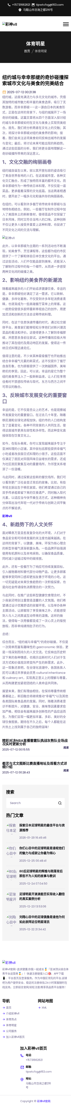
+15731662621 (21, 5)
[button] (66, 24)
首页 (27, 51)
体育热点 (11, 1019)
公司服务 (11, 1031)
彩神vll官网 (43, 1101)
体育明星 (11, 1025)
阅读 (66, 747)
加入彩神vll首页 (15, 1037)
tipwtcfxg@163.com (50, 5)
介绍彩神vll (12, 1013)
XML (44, 1007)
